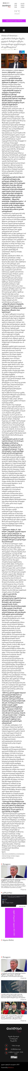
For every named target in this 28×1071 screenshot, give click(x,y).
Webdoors (11, 1067)
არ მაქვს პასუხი (8, 902)
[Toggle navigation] (3, 29)
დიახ (5, 899)
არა (5, 900)
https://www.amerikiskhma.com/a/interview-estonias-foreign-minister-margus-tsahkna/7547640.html (13, 856)
